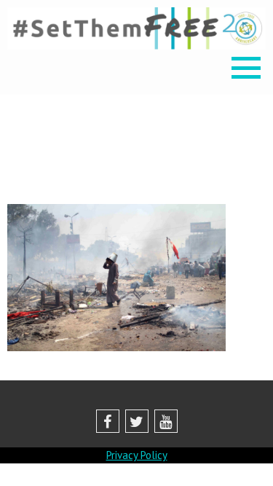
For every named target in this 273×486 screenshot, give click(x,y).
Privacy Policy (136, 455)
